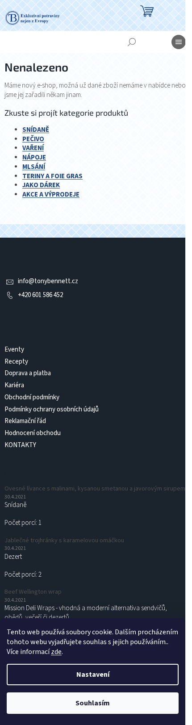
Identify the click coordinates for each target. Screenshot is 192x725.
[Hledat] (132, 42)
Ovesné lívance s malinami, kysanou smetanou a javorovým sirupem (94, 489)
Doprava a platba (27, 373)
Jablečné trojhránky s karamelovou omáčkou (64, 540)
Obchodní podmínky (31, 397)
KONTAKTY (20, 445)
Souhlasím (92, 703)
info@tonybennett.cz (48, 281)
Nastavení (92, 674)
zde (56, 652)
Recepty (16, 361)
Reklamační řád (25, 421)
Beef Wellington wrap (33, 592)
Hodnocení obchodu (32, 433)
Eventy (14, 349)
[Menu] (179, 42)
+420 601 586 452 (40, 295)
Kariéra (14, 385)
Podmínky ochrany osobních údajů (51, 409)
